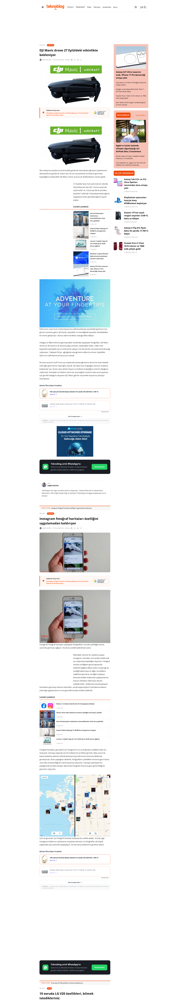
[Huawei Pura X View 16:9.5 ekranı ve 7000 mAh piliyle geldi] (118, 246)
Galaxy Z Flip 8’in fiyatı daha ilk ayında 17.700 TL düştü (136, 231)
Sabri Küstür (46, 60)
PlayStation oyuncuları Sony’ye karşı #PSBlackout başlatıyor (135, 200)
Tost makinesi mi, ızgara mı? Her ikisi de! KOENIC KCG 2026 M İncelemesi (130, 164)
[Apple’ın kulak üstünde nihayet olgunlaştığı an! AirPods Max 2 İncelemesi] (131, 131)
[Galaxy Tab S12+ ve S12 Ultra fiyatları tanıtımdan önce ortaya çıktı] (118, 182)
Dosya (49, 988)
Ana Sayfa (42, 45)
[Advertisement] (74, 907)
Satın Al (52, 394)
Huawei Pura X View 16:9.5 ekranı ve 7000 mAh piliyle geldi (134, 246)
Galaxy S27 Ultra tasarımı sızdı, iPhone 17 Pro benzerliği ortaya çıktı (130, 75)
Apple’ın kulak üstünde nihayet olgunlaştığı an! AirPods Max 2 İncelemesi (128, 148)
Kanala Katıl (99, 467)
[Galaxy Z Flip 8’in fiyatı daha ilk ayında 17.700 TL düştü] (118, 230)
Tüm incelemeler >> (141, 115)
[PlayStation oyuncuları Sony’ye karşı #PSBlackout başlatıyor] (118, 200)
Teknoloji (51, 45)
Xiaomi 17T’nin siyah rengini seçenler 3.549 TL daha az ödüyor (136, 215)
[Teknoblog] (55, 7)
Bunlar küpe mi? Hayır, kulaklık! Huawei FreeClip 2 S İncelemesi (130, 157)
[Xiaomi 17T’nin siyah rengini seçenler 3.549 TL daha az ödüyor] (118, 215)
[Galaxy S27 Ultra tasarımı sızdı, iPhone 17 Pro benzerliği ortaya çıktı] (131, 57)
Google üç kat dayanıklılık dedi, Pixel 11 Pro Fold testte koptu (130, 90)
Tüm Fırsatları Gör (74, 416)
